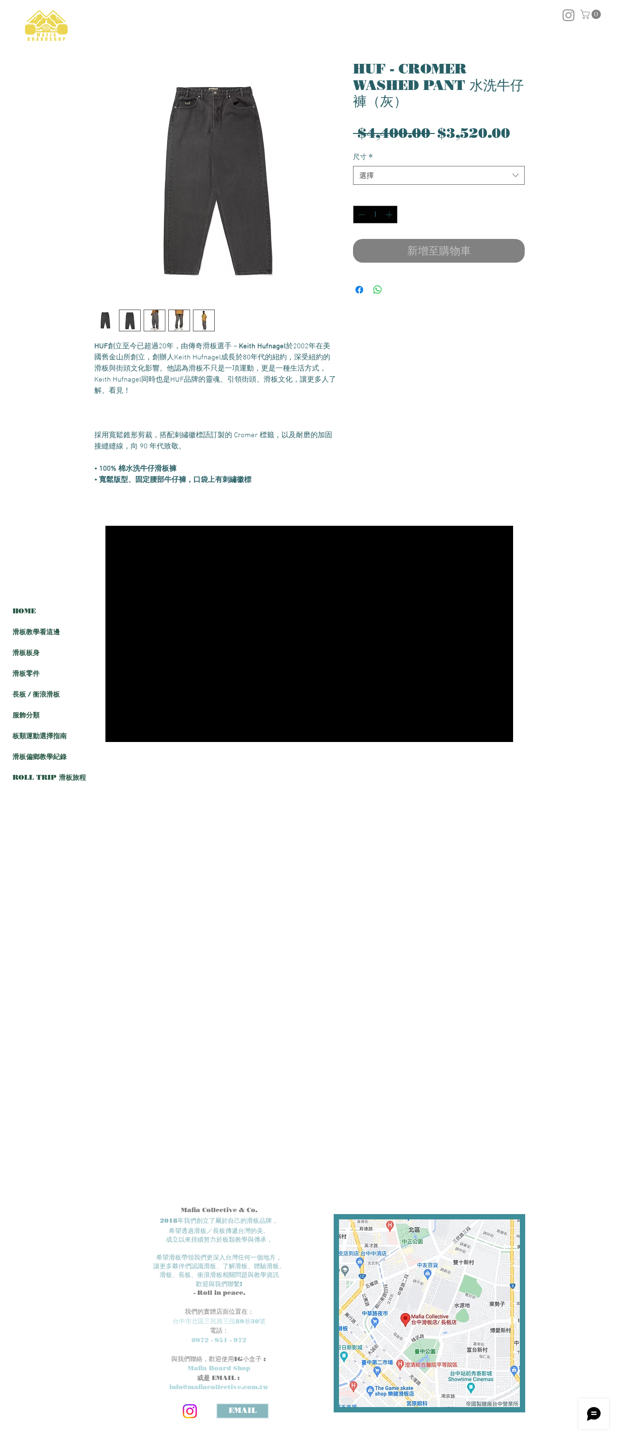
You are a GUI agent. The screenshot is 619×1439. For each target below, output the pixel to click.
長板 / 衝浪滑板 (36, 694)
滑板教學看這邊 (36, 632)
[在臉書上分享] (359, 290)
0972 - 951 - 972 (219, 1340)
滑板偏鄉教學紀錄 (40, 757)
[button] (591, 14)
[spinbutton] (375, 214)
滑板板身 (26, 653)
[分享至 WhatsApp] (377, 290)
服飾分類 (26, 715)
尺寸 (363, 157)
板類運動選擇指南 (40, 736)
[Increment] (390, 214)
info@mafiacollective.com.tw (219, 1387)
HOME (24, 611)
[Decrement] (360, 214)
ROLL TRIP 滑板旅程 (49, 777)
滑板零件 (26, 673)
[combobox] (439, 175)
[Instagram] (189, 1411)
